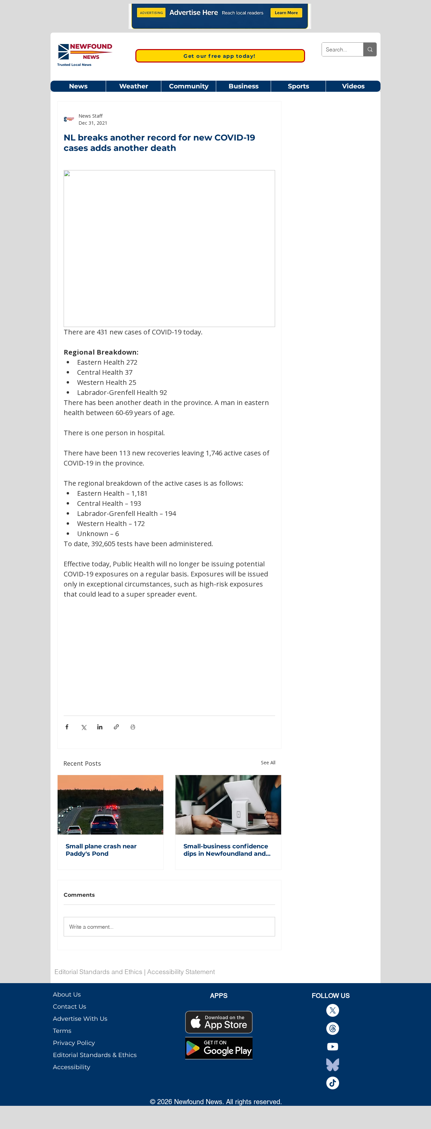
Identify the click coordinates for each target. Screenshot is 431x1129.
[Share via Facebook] (67, 727)
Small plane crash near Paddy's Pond (101, 850)
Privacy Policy (74, 1043)
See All (268, 762)
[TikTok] (332, 1083)
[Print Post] (133, 727)
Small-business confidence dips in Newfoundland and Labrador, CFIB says (226, 850)
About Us (67, 994)
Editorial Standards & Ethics (95, 1055)
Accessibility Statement (181, 972)
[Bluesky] (332, 1064)
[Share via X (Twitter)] (83, 727)
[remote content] (169, 649)
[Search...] (369, 49)
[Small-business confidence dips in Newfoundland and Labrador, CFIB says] (228, 805)
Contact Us (69, 1006)
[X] (332, 1010)
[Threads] (332, 1028)
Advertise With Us (80, 1018)
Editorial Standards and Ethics (98, 972)
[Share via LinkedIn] (100, 727)
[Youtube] (332, 1046)
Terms (62, 1031)
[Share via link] (116, 727)
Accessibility (71, 1067)
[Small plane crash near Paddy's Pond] (110, 805)
